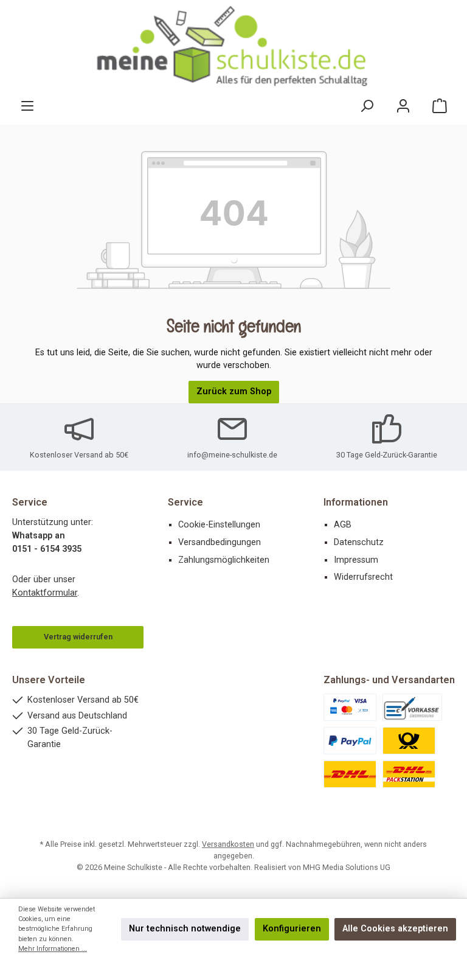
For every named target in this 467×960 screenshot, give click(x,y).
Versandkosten (228, 844)
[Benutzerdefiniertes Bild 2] (412, 707)
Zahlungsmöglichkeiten (223, 560)
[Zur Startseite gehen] (233, 47)
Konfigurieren (292, 928)
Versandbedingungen (219, 542)
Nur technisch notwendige (185, 928)
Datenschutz (359, 542)
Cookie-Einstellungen (219, 525)
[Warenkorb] (439, 106)
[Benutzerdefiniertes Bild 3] (349, 740)
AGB (342, 525)
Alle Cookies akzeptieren (395, 928)
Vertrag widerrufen (78, 636)
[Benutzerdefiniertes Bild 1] (349, 707)
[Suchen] (366, 106)
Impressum (356, 560)
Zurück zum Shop (233, 391)
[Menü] (27, 106)
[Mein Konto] (403, 106)
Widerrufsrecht (363, 577)
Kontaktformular (44, 593)
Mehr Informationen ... (52, 949)
